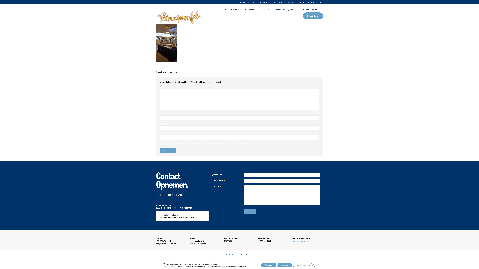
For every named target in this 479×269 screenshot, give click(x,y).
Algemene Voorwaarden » (302, 241)
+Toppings (250, 10)
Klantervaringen (263, 2)
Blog (273, 2)
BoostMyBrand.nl (247, 255)
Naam (163, 114)
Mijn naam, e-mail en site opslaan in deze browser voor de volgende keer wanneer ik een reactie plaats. (204, 144)
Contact (291, 2)
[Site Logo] (178, 13)
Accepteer (269, 265)
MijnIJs (302, 2)
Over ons (282, 2)
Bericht (216, 186)
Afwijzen (284, 265)
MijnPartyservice (316, 2)
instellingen (241, 266)
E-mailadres (218, 180)
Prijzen (252, 2)
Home (245, 2)
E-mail (163, 124)
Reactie (163, 87)
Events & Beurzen (311, 10)
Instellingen (301, 265)
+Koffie (265, 10)
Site (161, 134)
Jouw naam (218, 174)
